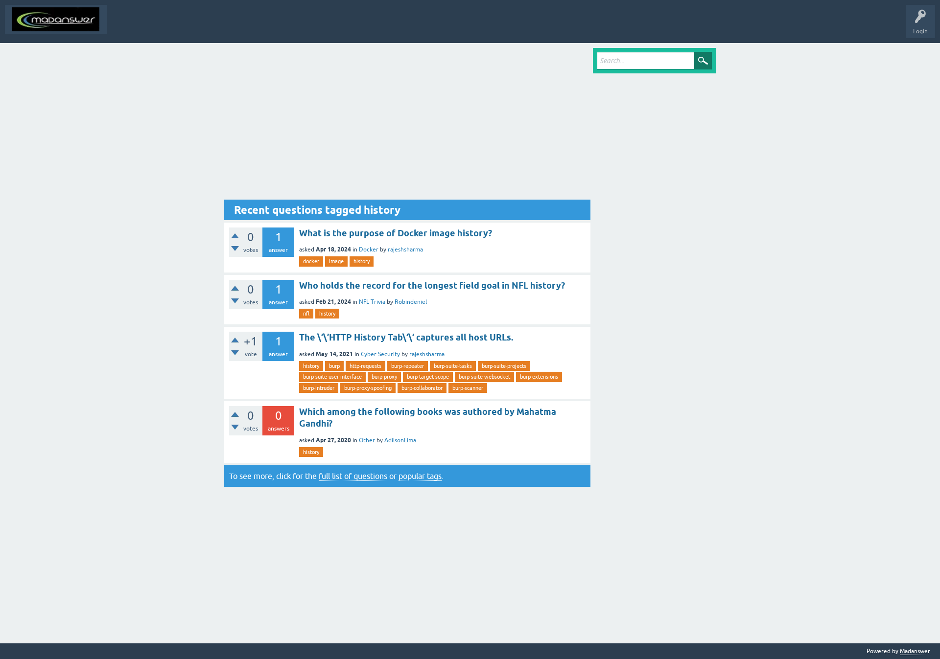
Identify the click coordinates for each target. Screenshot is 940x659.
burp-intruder (318, 388)
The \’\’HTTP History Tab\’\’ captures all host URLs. (406, 337)
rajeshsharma (405, 249)
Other (367, 440)
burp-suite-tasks (453, 366)
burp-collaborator (422, 388)
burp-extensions (539, 377)
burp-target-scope (428, 377)
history (361, 261)
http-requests (365, 366)
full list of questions (353, 476)
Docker (368, 249)
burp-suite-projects (504, 366)
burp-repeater (407, 366)
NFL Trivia (372, 301)
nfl (306, 314)
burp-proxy (384, 377)
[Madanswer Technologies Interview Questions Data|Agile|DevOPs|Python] (56, 19)
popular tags (420, 476)
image (336, 261)
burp (334, 366)
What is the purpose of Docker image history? (395, 233)
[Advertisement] (407, 123)
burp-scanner (467, 388)
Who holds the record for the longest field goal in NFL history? (432, 285)
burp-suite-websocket (484, 377)
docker (311, 261)
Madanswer (915, 651)
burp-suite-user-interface (332, 377)
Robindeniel (411, 301)
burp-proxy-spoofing (368, 388)
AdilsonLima (400, 440)
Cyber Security (380, 354)
